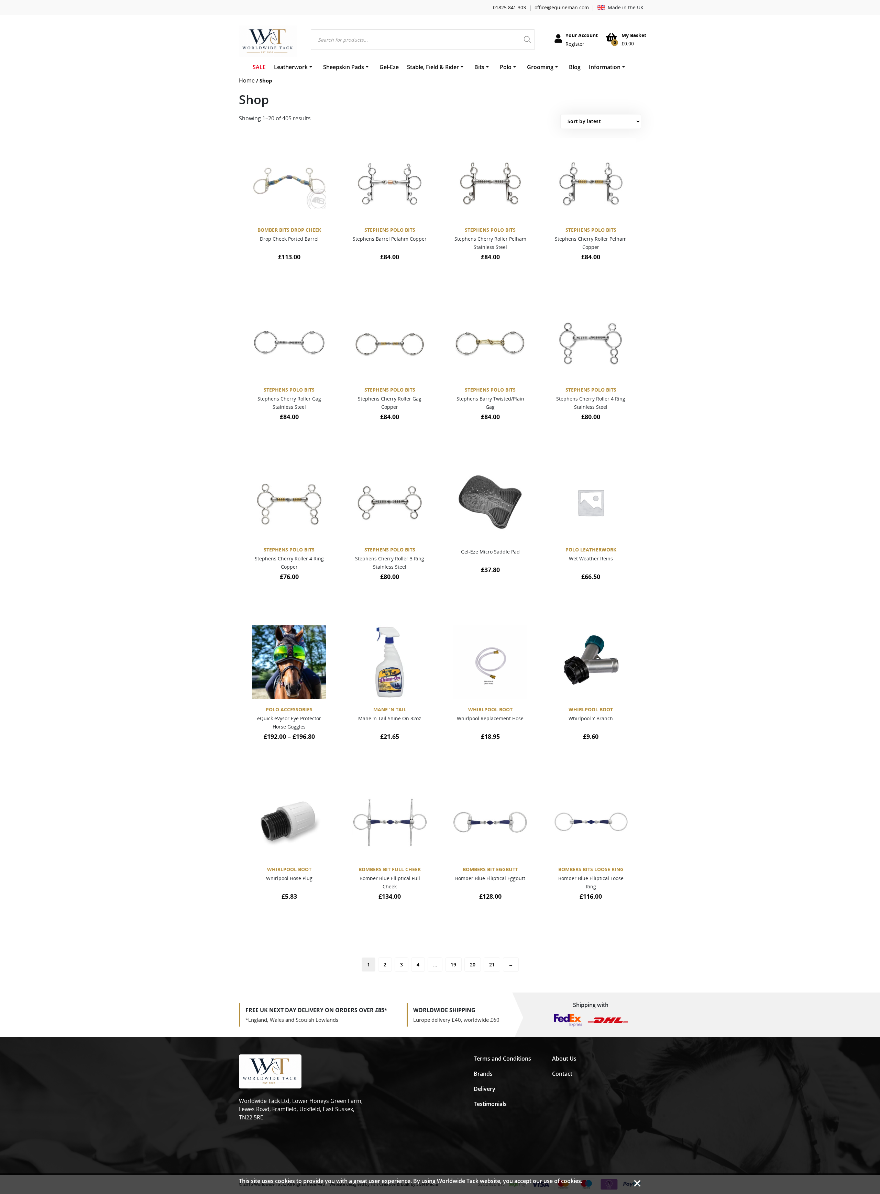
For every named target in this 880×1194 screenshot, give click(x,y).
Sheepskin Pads (343, 67)
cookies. (571, 1181)
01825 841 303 (509, 7)
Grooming (540, 67)
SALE (259, 67)
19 (453, 964)
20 (472, 964)
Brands (483, 1073)
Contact (562, 1073)
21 (492, 964)
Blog (575, 67)
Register (574, 44)
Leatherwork (291, 67)
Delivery (484, 1089)
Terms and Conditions (502, 1058)
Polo (506, 67)
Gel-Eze (389, 67)
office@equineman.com (562, 7)
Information (604, 67)
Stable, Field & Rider (433, 67)
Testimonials (490, 1104)
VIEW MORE (285, 282)
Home (247, 80)
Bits (479, 67)
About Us (564, 1058)
